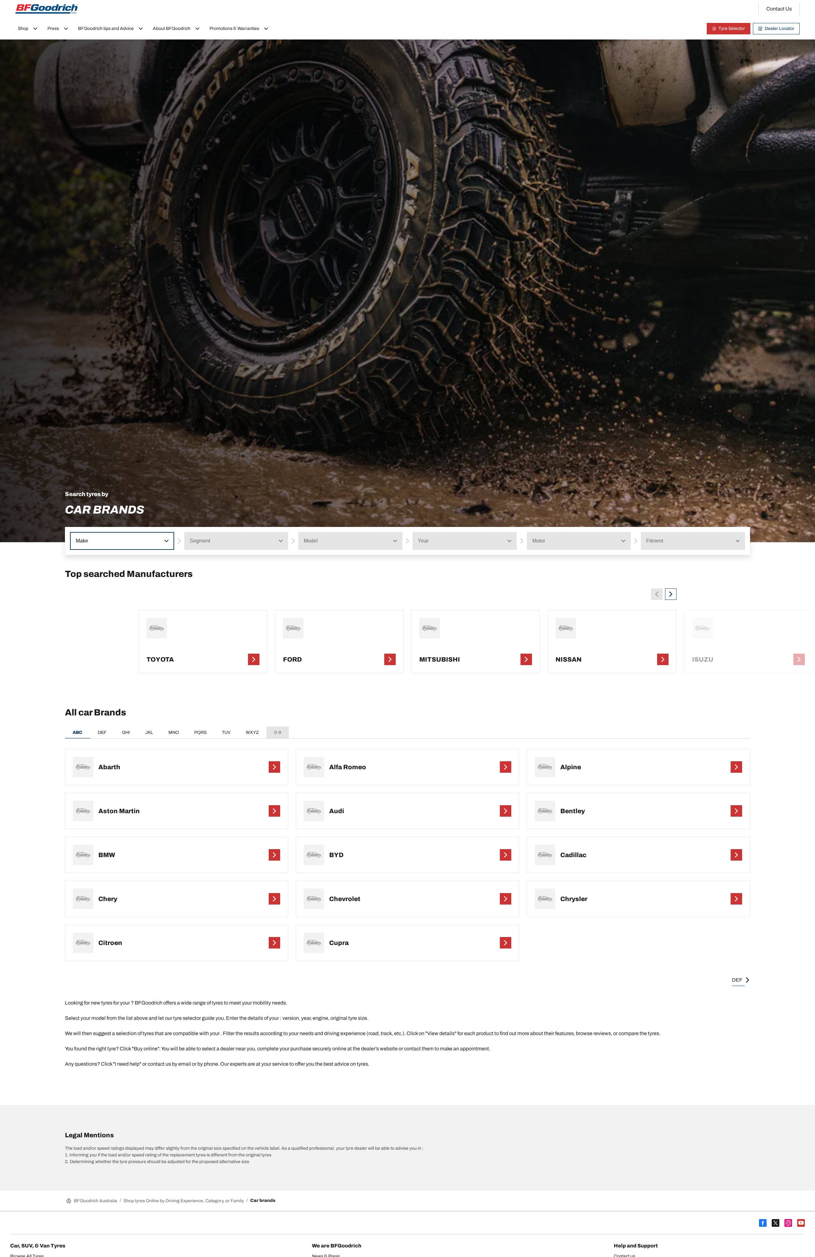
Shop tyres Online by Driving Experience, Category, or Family (184, 1200)
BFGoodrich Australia (95, 1200)
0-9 (277, 732)
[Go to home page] (46, 9)
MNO (173, 732)
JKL (149, 732)
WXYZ (252, 732)
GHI (126, 732)
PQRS (200, 732)
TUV (226, 732)
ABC (77, 732)
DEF (102, 732)
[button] (165, 541)
